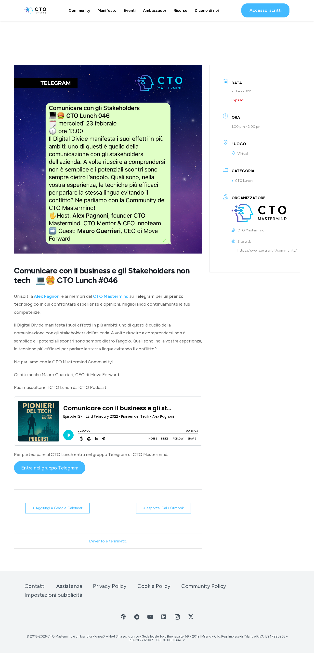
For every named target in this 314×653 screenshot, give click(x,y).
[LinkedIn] (163, 617)
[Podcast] (123, 617)
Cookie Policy (153, 586)
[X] (190, 617)
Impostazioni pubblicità (53, 595)
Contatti (35, 586)
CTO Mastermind (111, 296)
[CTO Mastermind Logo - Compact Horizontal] (35, 10)
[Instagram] (177, 617)
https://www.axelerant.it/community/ (267, 250)
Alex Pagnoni (47, 296)
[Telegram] (137, 617)
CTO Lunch (244, 181)
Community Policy (203, 586)
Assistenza (69, 586)
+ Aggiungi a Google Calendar (57, 508)
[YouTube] (150, 617)
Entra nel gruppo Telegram (49, 468)
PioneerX (99, 636)
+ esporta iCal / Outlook (163, 508)
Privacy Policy (110, 586)
